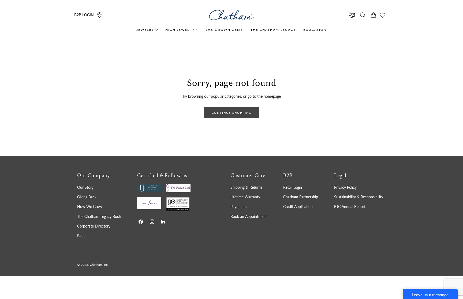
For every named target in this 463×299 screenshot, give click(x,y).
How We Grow (89, 206)
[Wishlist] (382, 15)
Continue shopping (232, 112)
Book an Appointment (248, 216)
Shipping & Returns (246, 187)
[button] (363, 15)
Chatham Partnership (300, 197)
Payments (238, 206)
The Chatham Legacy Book (99, 216)
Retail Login (292, 187)
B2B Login (84, 15)
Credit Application (298, 206)
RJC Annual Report (349, 206)
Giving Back (86, 197)
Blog (80, 235)
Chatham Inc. (99, 265)
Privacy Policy (345, 187)
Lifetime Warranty (245, 197)
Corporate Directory (93, 226)
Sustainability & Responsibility (358, 197)
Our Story (85, 187)
